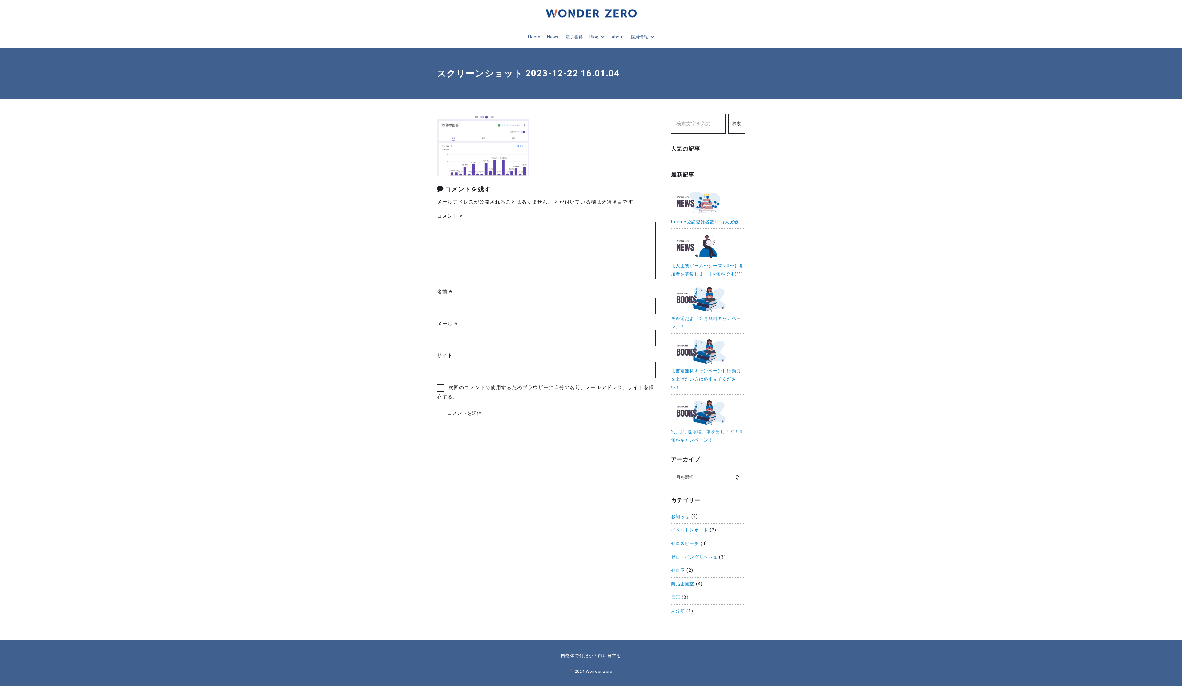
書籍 (675, 597)
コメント (450, 216)
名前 (444, 292)
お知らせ (680, 516)
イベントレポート (689, 530)
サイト (445, 355)
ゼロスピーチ (685, 543)
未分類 (678, 611)
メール (447, 324)
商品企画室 (682, 584)
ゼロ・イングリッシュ (694, 557)
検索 (736, 123)
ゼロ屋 (678, 570)
